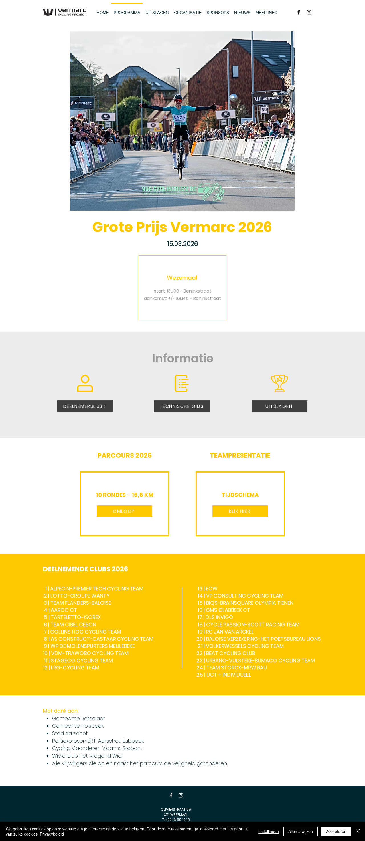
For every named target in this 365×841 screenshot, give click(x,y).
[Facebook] (171, 795)
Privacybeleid (52, 834)
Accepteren (336, 831)
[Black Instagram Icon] (309, 12)
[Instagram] (181, 795)
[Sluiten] (358, 831)
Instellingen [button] (268, 831)
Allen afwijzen (300, 831)
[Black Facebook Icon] (299, 12)
